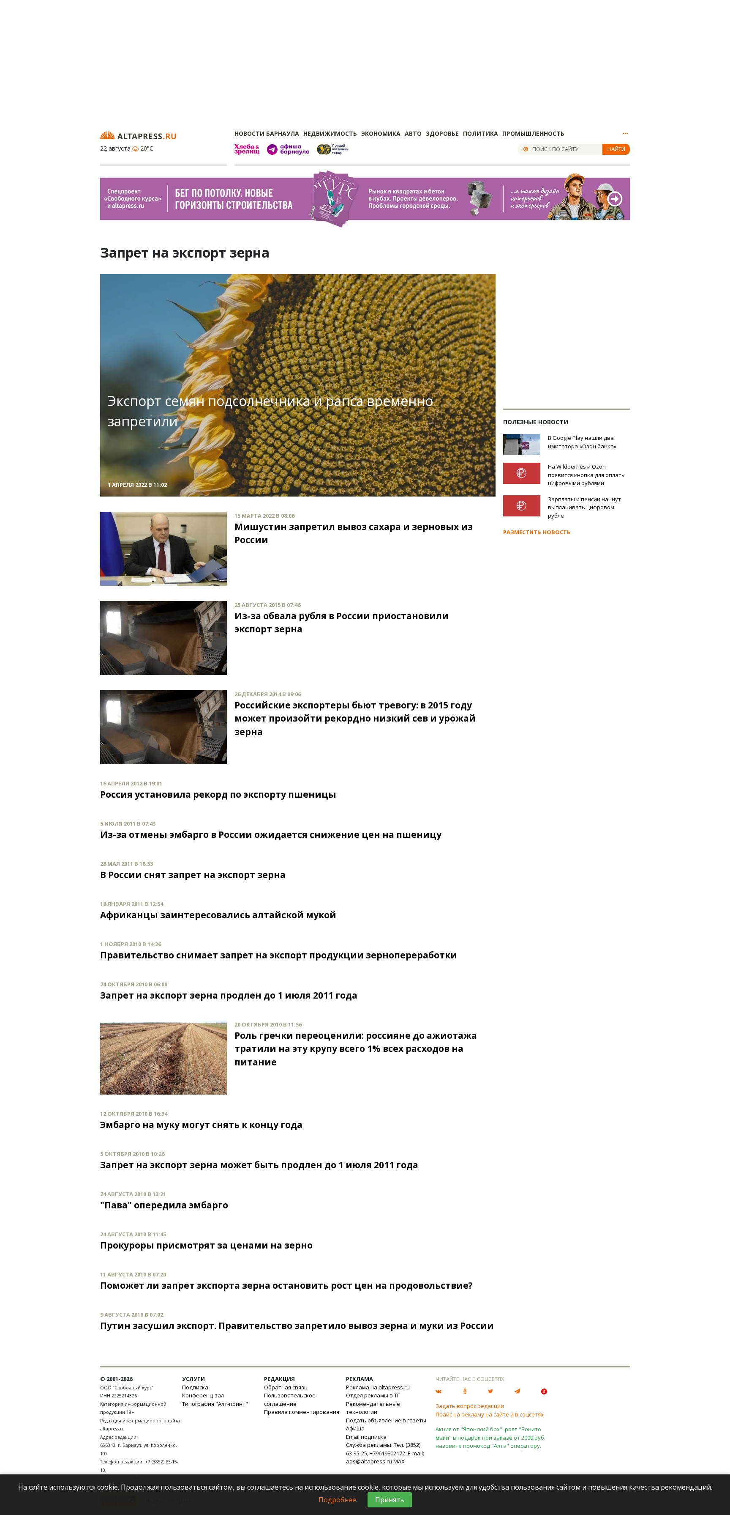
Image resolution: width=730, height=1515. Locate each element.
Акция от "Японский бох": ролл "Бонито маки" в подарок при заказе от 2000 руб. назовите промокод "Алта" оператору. (490, 1437)
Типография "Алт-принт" (215, 1404)
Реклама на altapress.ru (378, 1387)
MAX (399, 1461)
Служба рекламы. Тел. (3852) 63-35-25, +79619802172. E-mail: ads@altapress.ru (385, 1453)
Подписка (195, 1387)
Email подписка (366, 1437)
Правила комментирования (301, 1412)
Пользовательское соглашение (290, 1399)
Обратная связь (286, 1387)
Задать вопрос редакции (470, 1406)
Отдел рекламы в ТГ (373, 1395)
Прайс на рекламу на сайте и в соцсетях (490, 1414)
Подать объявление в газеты (386, 1420)
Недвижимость (330, 133)
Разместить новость (537, 532)
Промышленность (533, 133)
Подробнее (337, 1499)
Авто (413, 133)
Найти (616, 149)
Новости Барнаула (266, 133)
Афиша (355, 1428)
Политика (480, 133)
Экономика (380, 133)
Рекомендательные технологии (373, 1408)
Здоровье (442, 133)
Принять (389, 1499)
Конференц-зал (203, 1395)
